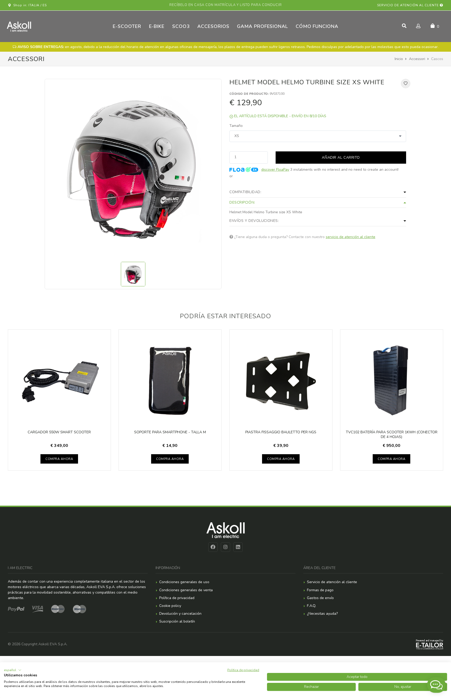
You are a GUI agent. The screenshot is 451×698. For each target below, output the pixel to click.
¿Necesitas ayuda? (322, 613)
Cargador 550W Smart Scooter (59, 432)
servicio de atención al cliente (350, 236)
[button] (12, 670)
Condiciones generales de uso (184, 581)
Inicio (399, 58)
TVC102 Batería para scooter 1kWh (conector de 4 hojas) (391, 434)
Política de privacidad (176, 597)
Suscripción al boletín (177, 621)
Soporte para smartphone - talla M (170, 432)
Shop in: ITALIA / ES (29, 5)
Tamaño (236, 125)
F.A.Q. (311, 605)
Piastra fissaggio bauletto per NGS (280, 432)
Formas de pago (320, 590)
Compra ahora (59, 459)
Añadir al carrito (341, 157)
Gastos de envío (320, 597)
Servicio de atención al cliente (408, 5)
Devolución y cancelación (180, 613)
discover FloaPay (275, 169)
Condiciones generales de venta (186, 590)
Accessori (417, 58)
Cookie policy (170, 605)
